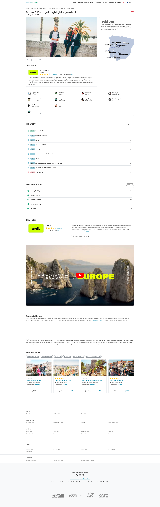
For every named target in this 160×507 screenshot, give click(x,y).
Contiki (42, 72)
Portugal (39, 113)
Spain (33, 113)
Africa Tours (29, 431)
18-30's (35, 60)
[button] (132, 12)
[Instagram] (83, 476)
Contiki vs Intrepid (58, 460)
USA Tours (83, 438)
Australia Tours (85, 431)
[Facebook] (76, 476)
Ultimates (83, 422)
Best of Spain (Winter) (34, 380)
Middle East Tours (30, 436)
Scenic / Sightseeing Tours (93, 356)
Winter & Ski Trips (113, 422)
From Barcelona (85, 447)
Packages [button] (98, 2)
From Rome (111, 449)
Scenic (47, 60)
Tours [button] (74, 2)
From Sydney (29, 451)
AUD (130, 2)
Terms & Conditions (85, 479)
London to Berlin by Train (63, 380)
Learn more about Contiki (79, 237)
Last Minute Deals (58, 422)
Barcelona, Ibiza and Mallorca (92, 380)
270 (72, 74)
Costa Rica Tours (30, 434)
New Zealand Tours (59, 436)
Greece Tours (84, 434)
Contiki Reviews (85, 414)
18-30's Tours (67, 356)
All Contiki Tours (58, 414)
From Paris (84, 449)
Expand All (130, 124)
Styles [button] (105, 2)
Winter (41, 60)
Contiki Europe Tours (46, 356)
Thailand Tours (30, 438)
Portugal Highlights (116, 380)
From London (29, 449)
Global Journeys (74, 479)
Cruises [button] (80, 2)
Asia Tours (56, 431)
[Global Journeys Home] (32, 2)
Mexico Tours (112, 434)
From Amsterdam (31, 447)
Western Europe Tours (33, 356)
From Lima (111, 447)
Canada (110, 431)
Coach (29, 60)
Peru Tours (84, 436)
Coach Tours (58, 356)
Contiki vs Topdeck (31, 460)
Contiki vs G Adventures (87, 460)
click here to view (97, 320)
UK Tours (56, 438)
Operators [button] (112, 2)
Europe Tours (57, 434)
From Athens (57, 447)
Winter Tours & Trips (78, 356)
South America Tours (114, 436)
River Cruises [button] (88, 2)
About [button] (119, 2)
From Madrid (57, 449)
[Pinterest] (80, 476)
